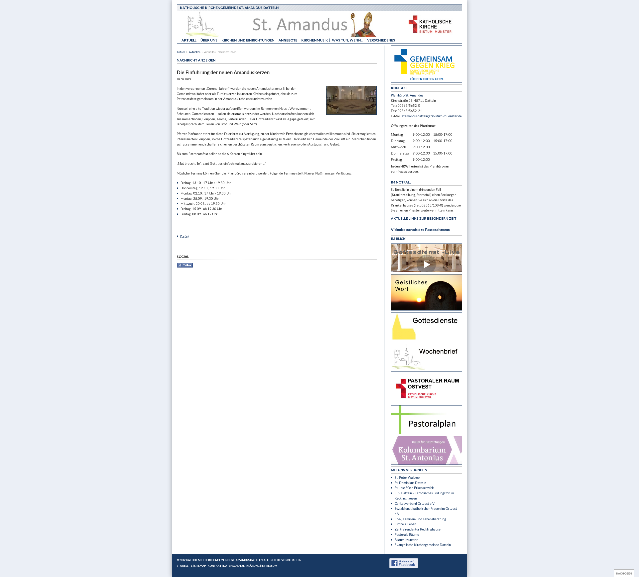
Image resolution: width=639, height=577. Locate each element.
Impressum (269, 565)
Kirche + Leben (405, 524)
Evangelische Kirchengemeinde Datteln (423, 545)
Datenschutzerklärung (241, 565)
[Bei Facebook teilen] (185, 266)
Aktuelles (194, 52)
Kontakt (214, 565)
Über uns (208, 40)
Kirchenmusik (314, 40)
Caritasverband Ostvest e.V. (415, 504)
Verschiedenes (381, 40)
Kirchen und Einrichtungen (248, 40)
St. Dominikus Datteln (410, 483)
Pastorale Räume (407, 534)
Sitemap (200, 565)
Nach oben (624, 573)
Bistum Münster (406, 540)
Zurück (184, 236)
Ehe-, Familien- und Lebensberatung (420, 519)
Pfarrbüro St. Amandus (407, 95)
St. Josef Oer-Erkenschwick (414, 488)
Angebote (288, 40)
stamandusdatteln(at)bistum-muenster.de (432, 116)
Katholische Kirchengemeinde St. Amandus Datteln (229, 8)
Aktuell (188, 40)
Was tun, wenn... (347, 40)
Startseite (184, 565)
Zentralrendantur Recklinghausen (418, 529)
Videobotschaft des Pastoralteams (420, 229)
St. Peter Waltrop (407, 478)
